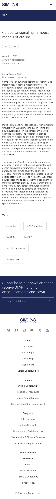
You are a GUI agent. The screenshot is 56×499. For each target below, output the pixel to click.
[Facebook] (16, 330)
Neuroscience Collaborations (28, 431)
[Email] (6, 46)
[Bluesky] (8, 330)
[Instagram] (24, 330)
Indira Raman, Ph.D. (14, 76)
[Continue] (50, 301)
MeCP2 (28, 237)
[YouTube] (31, 330)
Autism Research (28, 425)
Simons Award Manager (28, 398)
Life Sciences (28, 419)
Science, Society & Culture (28, 443)
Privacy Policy (28, 482)
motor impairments (15, 248)
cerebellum (11, 226)
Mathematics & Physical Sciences (28, 437)
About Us (28, 346)
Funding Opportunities (28, 385)
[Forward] (15, 46)
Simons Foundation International (28, 404)
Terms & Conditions (28, 476)
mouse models (13, 259)
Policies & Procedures (28, 392)
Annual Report (28, 352)
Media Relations (28, 470)
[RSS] (47, 330)
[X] (39, 330)
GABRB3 (10, 237)
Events (28, 464)
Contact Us (28, 364)
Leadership (28, 358)
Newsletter (28, 458)
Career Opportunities (28, 370)
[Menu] (51, 5)
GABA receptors (35, 226)
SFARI (6, 15)
